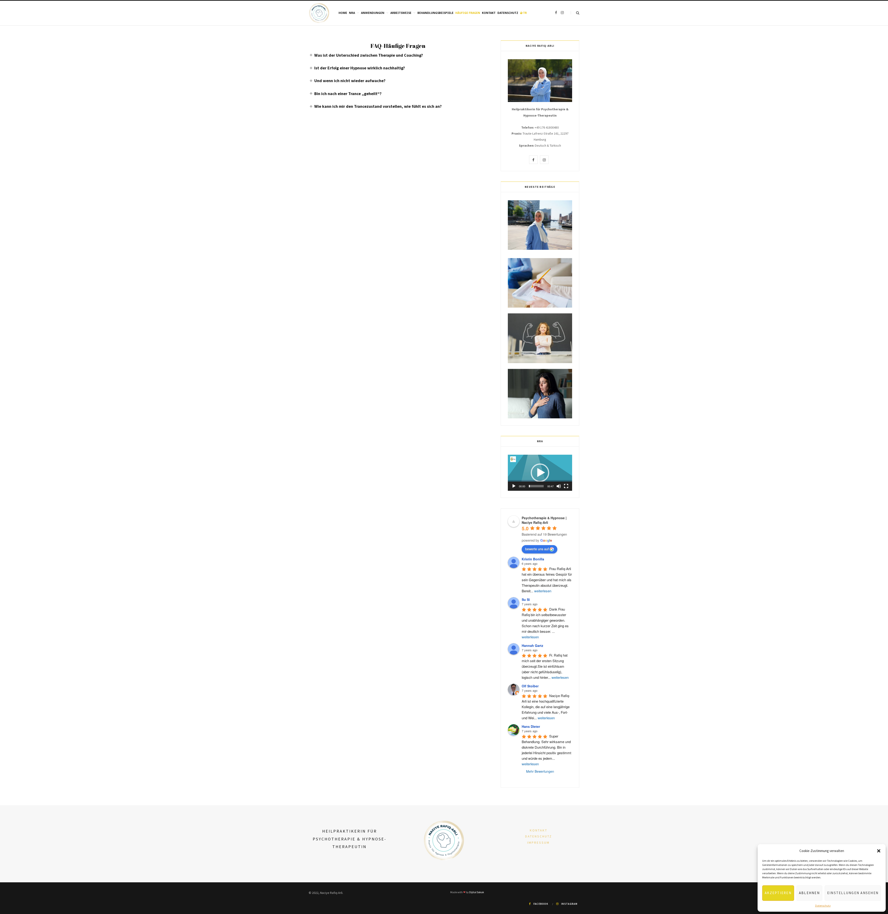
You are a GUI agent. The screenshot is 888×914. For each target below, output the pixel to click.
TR (524, 13)
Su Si (526, 599)
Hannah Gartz (532, 645)
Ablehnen (809, 893)
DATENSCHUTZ (538, 836)
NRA (352, 13)
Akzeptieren (778, 893)
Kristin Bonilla (533, 559)
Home (343, 13)
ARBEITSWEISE (400, 13)
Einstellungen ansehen (853, 893)
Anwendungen (372, 13)
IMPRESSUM (538, 842)
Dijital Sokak (476, 892)
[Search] (575, 13)
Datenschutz (823, 905)
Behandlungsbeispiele (435, 13)
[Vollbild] (566, 486)
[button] (878, 851)
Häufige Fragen (467, 13)
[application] (540, 473)
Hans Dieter (531, 726)
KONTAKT (538, 830)
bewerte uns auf (537, 549)
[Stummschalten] (558, 486)
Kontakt (489, 13)
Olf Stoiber (530, 686)
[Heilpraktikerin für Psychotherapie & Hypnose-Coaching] (319, 13)
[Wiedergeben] (514, 486)
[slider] (536, 486)
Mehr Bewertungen (540, 771)
